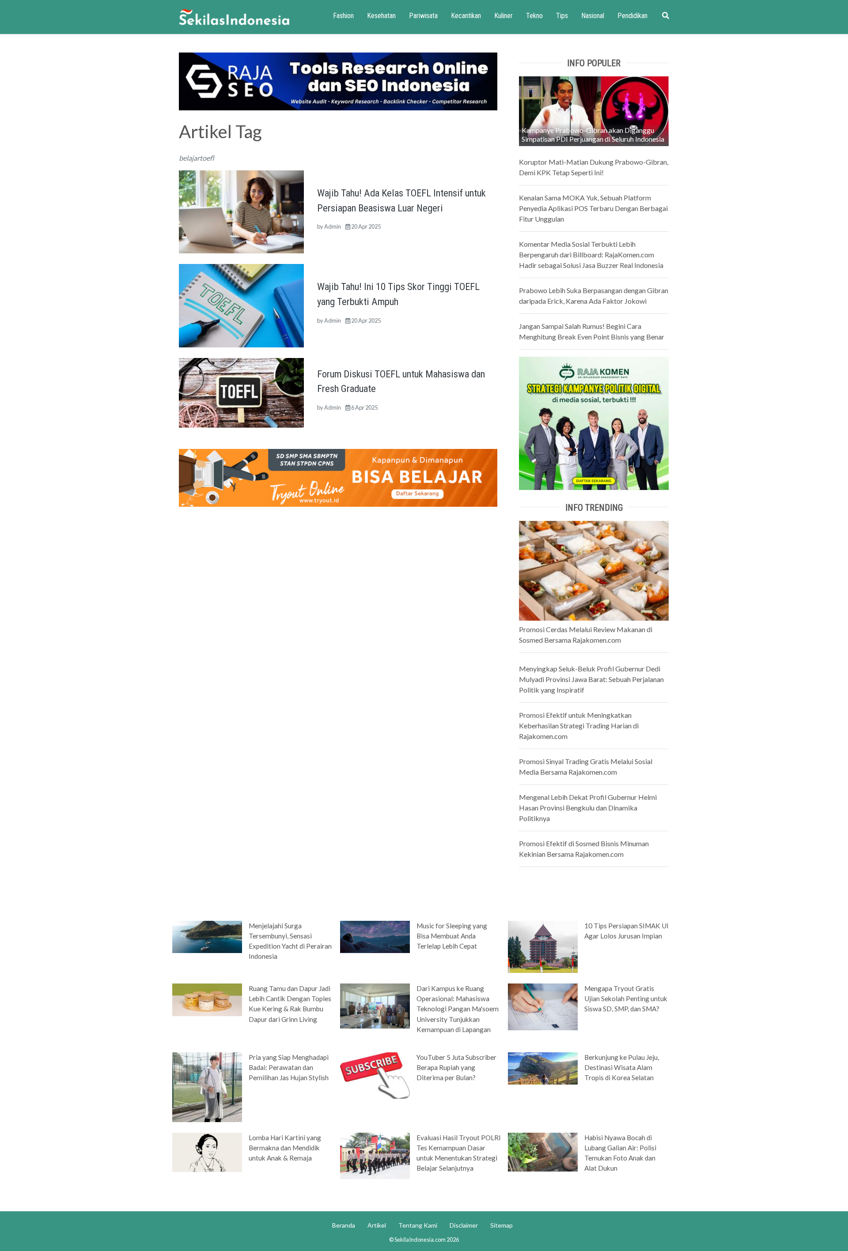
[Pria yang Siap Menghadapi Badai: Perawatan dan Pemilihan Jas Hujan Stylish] (207, 1086)
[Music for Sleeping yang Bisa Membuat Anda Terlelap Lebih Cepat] (375, 936)
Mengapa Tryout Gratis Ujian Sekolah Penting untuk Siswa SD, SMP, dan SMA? (625, 998)
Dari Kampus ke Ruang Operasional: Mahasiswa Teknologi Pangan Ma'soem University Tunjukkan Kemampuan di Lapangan (457, 1008)
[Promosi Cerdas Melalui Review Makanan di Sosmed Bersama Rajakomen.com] (594, 569)
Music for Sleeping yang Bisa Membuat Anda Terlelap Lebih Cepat (451, 936)
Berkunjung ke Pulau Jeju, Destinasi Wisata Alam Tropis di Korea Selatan (621, 1067)
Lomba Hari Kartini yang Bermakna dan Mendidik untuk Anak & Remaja (285, 1148)
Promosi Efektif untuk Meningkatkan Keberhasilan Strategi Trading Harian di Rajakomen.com (579, 725)
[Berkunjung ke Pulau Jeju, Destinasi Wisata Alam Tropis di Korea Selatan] (543, 1067)
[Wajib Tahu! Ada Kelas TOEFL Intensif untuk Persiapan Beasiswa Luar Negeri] (241, 211)
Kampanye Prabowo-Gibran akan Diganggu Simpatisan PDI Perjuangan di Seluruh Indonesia (593, 134)
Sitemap (501, 1225)
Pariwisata (423, 15)
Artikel (376, 1225)
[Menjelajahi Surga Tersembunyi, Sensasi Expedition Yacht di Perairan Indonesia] (207, 936)
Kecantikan (466, 15)
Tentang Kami (417, 1225)
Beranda (343, 1225)
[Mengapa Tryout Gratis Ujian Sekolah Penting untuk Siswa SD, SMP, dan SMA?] (543, 1006)
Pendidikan (632, 15)
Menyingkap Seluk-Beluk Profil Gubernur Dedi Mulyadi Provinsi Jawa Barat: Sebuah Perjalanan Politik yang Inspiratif (591, 679)
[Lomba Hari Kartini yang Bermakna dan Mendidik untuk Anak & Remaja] (207, 1151)
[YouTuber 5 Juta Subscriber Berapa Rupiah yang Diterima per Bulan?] (375, 1074)
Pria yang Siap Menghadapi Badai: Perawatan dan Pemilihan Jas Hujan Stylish (289, 1067)
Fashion (343, 15)
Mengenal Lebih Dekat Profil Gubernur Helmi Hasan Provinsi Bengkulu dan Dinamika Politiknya (588, 807)
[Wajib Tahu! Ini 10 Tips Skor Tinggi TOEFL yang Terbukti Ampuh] (241, 305)
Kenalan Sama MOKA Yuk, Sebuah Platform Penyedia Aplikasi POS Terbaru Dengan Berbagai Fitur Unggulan (593, 208)
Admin (332, 226)
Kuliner (503, 15)
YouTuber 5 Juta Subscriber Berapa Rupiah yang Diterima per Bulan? (456, 1067)
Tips (562, 15)
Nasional (592, 15)
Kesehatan (381, 15)
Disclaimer (464, 1225)
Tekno (534, 15)
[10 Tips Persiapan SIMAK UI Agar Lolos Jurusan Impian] (543, 946)
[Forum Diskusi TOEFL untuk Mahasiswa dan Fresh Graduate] (241, 392)
